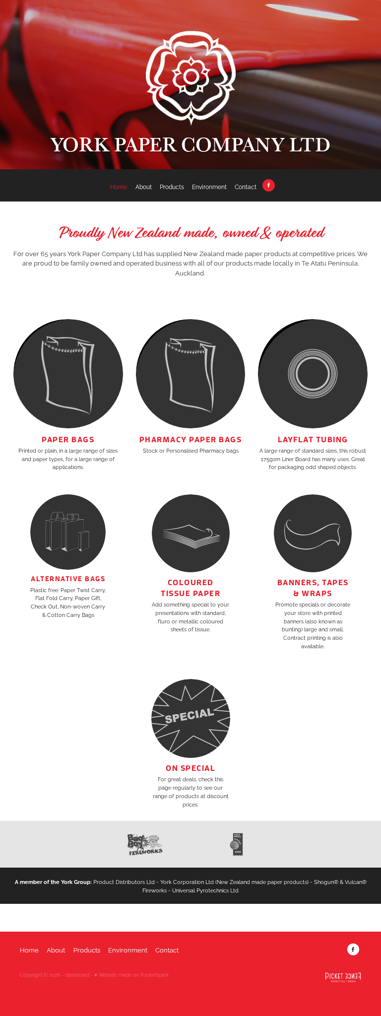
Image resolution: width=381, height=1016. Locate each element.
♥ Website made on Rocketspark (131, 974)
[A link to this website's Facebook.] (268, 185)
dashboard (77, 974)
